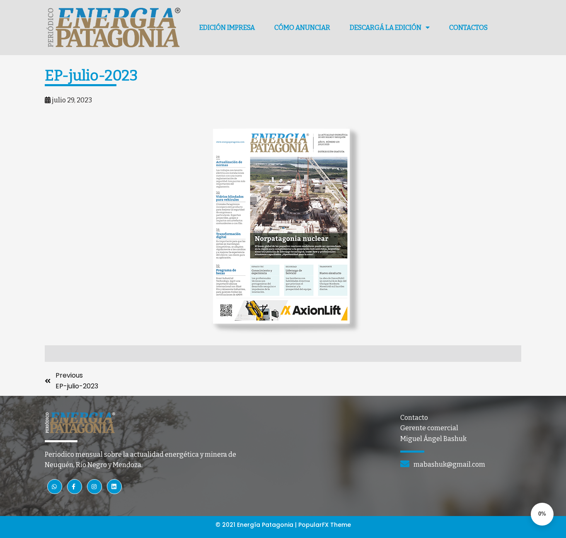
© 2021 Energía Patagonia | (256, 525)
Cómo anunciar (302, 28)
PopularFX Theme (324, 525)
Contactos (468, 28)
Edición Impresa (227, 28)
